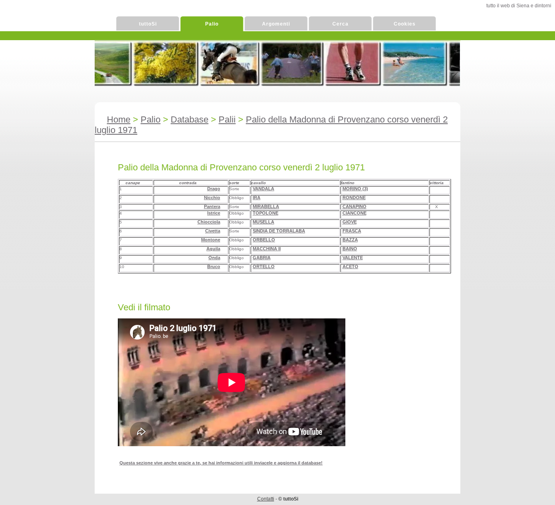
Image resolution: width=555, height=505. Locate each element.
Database (189, 119)
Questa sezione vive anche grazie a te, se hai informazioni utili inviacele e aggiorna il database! (221, 462)
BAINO (350, 248)
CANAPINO (354, 206)
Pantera (212, 206)
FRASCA (352, 230)
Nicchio (212, 197)
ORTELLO (264, 266)
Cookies (405, 24)
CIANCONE (354, 213)
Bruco (213, 266)
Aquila (213, 248)
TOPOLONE (265, 213)
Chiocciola (208, 221)
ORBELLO (264, 239)
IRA (256, 197)
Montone (210, 239)
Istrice (213, 213)
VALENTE (353, 257)
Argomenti (276, 24)
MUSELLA (263, 221)
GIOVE (350, 221)
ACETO (350, 266)
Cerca (340, 24)
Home (118, 119)
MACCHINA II (267, 248)
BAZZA (350, 239)
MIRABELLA (266, 206)
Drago (213, 188)
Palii (227, 119)
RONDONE (354, 197)
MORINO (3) (355, 188)
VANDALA (263, 188)
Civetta (212, 230)
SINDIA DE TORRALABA (279, 230)
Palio (212, 24)
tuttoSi (148, 24)
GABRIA (262, 257)
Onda (214, 257)
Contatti (265, 499)
